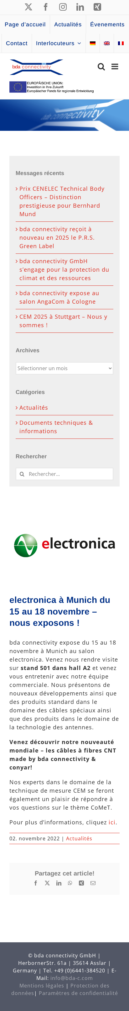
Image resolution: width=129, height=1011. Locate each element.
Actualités (79, 838)
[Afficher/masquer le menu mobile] (115, 66)
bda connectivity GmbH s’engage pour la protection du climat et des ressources (64, 269)
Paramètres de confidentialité (78, 993)
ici (112, 822)
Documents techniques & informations (56, 427)
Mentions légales (41, 985)
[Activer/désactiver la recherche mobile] (101, 66)
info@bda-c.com (71, 978)
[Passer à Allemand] (93, 43)
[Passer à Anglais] (107, 43)
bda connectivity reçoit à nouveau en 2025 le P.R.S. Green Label (57, 237)
